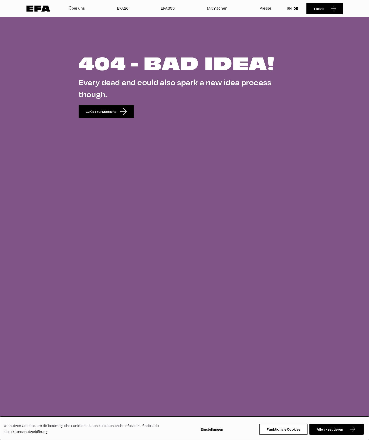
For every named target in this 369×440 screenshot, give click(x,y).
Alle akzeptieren (330, 429)
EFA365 (168, 8)
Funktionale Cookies (283, 429)
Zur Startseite (38, 9)
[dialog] (184, 428)
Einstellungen (212, 429)
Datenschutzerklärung (29, 431)
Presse (265, 8)
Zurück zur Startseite (101, 111)
